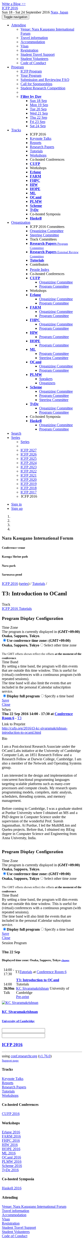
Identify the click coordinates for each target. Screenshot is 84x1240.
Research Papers (42, 147)
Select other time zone (60, 645)
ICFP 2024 (29, 463)
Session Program (14, 943)
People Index (39, 270)
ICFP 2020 (29, 480)
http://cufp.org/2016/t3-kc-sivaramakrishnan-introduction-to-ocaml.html (34, 730)
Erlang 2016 (11, 1132)
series (24, 584)
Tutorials (36, 151)
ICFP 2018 (29, 488)
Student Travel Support (38, 54)
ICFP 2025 (29, 459)
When (6, 710)
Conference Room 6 (51, 972)
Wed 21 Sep (39, 113)
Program (17, 67)
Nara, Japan (59, 12)
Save (5, 700)
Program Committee (54, 286)
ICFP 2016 (10, 584)
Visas (24, 46)
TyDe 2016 (10, 1170)
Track (6, 604)
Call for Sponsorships (36, 84)
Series (25, 442)
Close (6, 704)
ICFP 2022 (29, 471)
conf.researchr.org (24, 1056)
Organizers (47, 383)
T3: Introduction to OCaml (37, 980)
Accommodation (33, 42)
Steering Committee (44, 235)
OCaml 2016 (11, 1157)
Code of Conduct (33, 63)
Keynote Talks (40, 138)
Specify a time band (59, 696)
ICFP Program (31, 71)
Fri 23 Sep (37, 122)
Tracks (16, 130)
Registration (29, 50)
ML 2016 (9, 1153)
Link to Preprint (13, 724)
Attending (18, 25)
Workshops (38, 155)
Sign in (16, 504)
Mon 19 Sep (39, 105)
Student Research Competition (43, 88)
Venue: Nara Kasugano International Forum (34, 1207)
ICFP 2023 (29, 467)
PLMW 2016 (11, 1161)
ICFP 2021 (29, 475)
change (65, 960)
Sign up (17, 508)
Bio (4, 739)
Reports (35, 143)
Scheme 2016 (12, 1166)
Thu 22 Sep (38, 117)
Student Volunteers (34, 59)
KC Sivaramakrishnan (32, 988)
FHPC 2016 (11, 1140)
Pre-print (22, 997)
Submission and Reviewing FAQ (45, 80)
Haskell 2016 (11, 1188)
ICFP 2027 (29, 450)
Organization (20, 222)
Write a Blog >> (14, 4)
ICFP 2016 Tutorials (17, 609)
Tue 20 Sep (38, 109)
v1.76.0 (44, 1056)
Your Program (31, 75)
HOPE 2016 (11, 1149)
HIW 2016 (10, 1145)
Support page (10, 1060)
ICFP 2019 (29, 484)
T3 (19, 718)
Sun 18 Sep (38, 101)
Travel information (34, 38)
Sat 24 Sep (38, 126)
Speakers (45, 379)
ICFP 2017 (29, 492)
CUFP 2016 (11, 1114)
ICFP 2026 (29, 454)
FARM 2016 (11, 1136)
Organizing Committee (46, 231)
